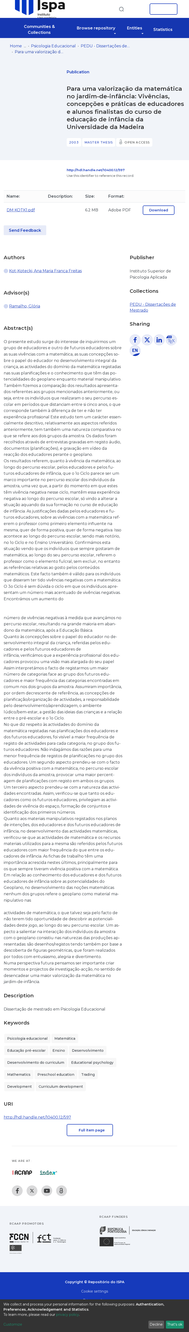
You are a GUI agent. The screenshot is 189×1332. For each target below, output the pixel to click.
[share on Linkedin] (159, 339)
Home (16, 46)
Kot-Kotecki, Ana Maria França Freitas (45, 271)
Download (158, 210)
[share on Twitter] (147, 339)
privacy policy (67, 1314)
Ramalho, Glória (24, 306)
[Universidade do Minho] (16, 1253)
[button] (138, 9)
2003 (74, 142)
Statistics (163, 29)
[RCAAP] (61, 1190)
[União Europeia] (117, 1246)
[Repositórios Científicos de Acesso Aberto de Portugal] (22, 1173)
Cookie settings (94, 1291)
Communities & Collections (39, 29)
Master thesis (99, 142)
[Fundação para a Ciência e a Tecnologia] (38, 1242)
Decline (156, 1324)
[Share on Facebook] (135, 339)
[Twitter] (32, 1190)
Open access (137, 142)
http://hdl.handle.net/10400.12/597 (96, 170)
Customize (12, 1324)
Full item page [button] (91, 1130)
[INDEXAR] (48, 1173)
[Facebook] (17, 1190)
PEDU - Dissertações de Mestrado (105, 46)
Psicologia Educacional (53, 46)
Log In (162, 9)
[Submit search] (121, 9)
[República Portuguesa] (130, 1234)
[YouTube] (46, 1190)
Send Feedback (25, 230)
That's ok (174, 1324)
